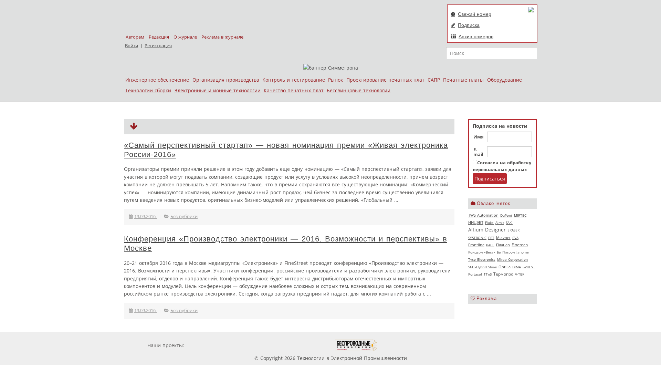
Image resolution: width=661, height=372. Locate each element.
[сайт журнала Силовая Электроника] (208, 345)
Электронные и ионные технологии (218, 90)
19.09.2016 (145, 216)
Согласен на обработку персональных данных (502, 166)
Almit (499, 222)
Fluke (489, 222)
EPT (491, 237)
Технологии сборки (148, 90)
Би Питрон (506, 252)
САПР (434, 79)
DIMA (516, 267)
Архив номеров (476, 36)
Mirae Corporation (512, 259)
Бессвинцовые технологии (358, 90)
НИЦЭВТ (475, 222)
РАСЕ (490, 244)
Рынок (335, 79)
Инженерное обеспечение (157, 79)
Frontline (476, 244)
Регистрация (158, 46)
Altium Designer (487, 229)
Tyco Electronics (481, 259)
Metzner (503, 237)
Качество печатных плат (294, 90)
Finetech (520, 244)
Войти (131, 46)
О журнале (185, 37)
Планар (503, 244)
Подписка (469, 25)
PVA (515, 237)
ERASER (513, 230)
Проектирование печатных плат (385, 79)
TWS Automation (483, 215)
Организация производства (225, 79)
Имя (478, 137)
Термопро (503, 274)
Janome (522, 252)
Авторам (135, 37)
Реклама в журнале (222, 37)
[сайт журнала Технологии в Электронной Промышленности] (251, 345)
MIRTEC (520, 215)
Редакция (159, 37)
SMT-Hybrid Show (482, 267)
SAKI (509, 222)
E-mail (478, 152)
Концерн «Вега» (481, 252)
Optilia (505, 267)
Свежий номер (474, 14)
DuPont (506, 215)
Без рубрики (184, 216)
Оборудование (504, 79)
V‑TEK (519, 274)
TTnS (488, 274)
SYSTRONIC (477, 237)
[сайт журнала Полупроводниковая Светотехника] (302, 345)
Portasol (475, 274)
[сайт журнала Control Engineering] (402, 345)
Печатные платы (463, 79)
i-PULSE (529, 267)
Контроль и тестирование (293, 79)
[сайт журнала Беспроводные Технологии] (356, 345)
